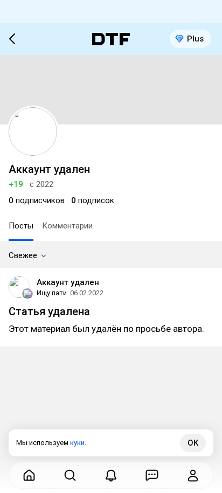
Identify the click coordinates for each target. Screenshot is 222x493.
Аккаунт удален (68, 282)
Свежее (23, 255)
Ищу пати (52, 293)
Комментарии (67, 226)
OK (193, 443)
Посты (21, 226)
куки (77, 443)
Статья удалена (49, 311)
